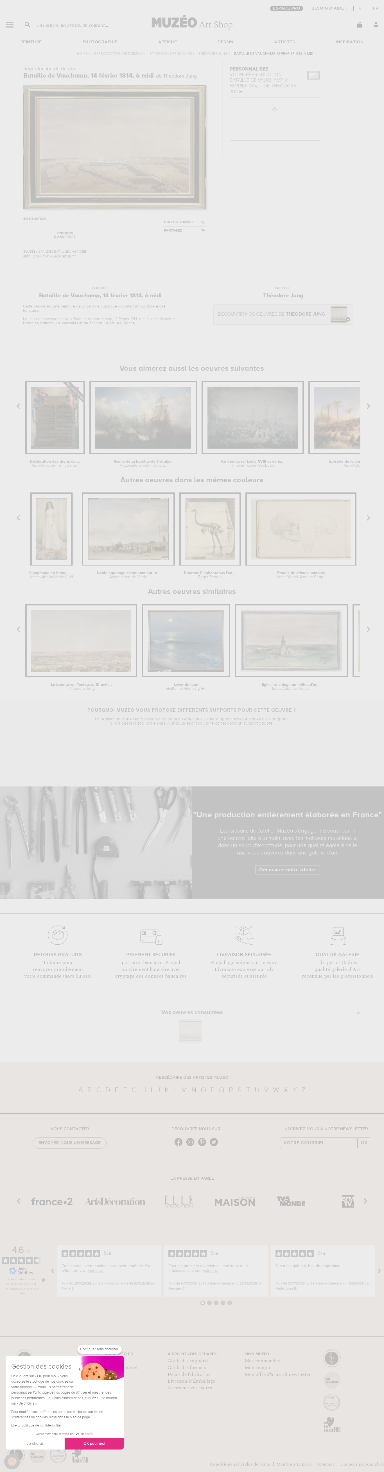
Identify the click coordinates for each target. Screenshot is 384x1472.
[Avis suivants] (379, 1271)
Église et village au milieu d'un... (291, 687)
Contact (326, 1464)
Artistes (284, 42)
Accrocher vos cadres (190, 1388)
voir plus (95, 1271)
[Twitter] (215, 1145)
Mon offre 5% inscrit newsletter (278, 1374)
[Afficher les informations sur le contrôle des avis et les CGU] (43, 1280)
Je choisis (35, 1444)
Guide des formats (187, 1367)
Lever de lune (186, 687)
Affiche (167, 42)
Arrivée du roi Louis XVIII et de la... (252, 463)
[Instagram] (192, 1145)
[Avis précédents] (53, 1271)
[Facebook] (180, 1145)
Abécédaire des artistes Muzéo (192, 1077)
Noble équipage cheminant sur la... (128, 575)
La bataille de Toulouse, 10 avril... (81, 687)
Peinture (31, 42)
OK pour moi (94, 1444)
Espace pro (286, 8)
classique (109, 306)
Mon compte (258, 1367)
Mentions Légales (294, 1464)
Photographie (100, 42)
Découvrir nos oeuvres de (271, 314)
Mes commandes (262, 1361)
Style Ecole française (171, 54)
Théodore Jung (212, 54)
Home (82, 54)
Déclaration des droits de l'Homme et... (55, 463)
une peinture (64, 306)
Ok (364, 1143)
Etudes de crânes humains (301, 575)
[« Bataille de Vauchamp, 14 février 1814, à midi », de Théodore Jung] (190, 1031)
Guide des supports (188, 1361)
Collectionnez (179, 222)
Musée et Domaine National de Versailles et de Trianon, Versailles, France (99, 321)
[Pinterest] (203, 1145)
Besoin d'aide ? (329, 8)
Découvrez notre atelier (287, 869)
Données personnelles (362, 1464)
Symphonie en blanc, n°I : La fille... (51, 575)
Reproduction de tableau (118, 54)
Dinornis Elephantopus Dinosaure (210, 575)
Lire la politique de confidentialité (36, 1425)
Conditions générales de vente (240, 1464)
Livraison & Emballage (191, 1381)
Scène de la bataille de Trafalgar (143, 463)
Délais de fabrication (189, 1374)
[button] (12, 1461)
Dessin (225, 42)
